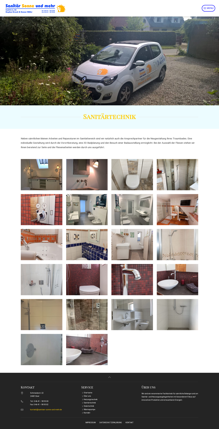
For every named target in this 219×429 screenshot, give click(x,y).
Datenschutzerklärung (110, 423)
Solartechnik (89, 406)
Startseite (88, 393)
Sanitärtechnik (90, 403)
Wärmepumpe (89, 409)
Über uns (87, 396)
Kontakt (87, 413)
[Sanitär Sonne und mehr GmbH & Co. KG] (35, 8)
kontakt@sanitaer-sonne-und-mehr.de (46, 410)
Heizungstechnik (90, 399)
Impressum (91, 423)
